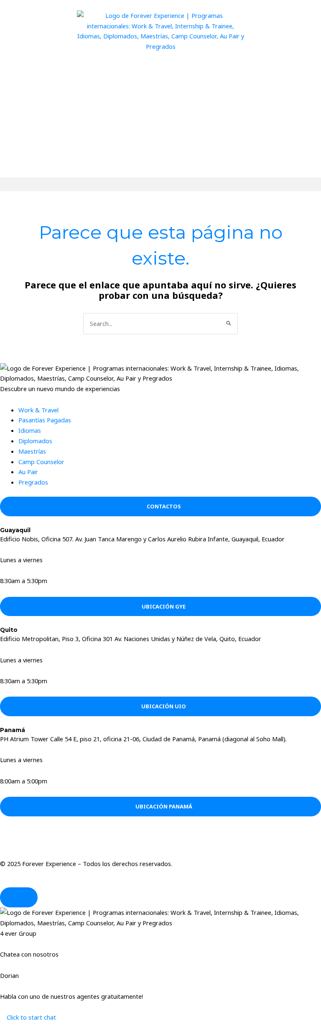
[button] (160, 184)
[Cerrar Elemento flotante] (19, 897)
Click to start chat (30, 1017)
